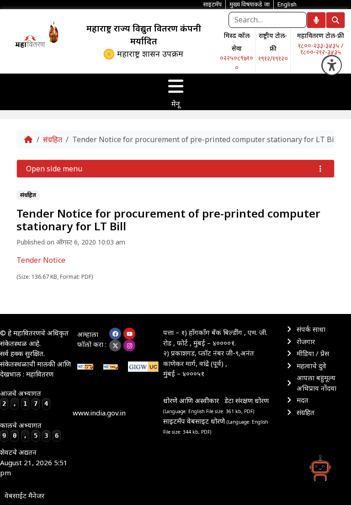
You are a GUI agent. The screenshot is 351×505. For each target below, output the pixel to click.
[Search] (335, 20)
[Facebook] (115, 334)
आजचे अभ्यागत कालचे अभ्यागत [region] (29, 414)
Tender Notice (40, 260)
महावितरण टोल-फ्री (320, 35)
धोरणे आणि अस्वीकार (191, 400)
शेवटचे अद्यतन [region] (34, 462)
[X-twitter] (115, 345)
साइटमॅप (174, 420)
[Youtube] (129, 334)
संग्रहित (52, 139)
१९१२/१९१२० (273, 58)
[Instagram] (129, 345)
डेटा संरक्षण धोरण (246, 400)
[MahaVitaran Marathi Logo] (30, 41)
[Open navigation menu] (175, 86)
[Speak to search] (316, 20)
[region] (30, 41)
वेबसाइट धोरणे (207, 420)
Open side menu (54, 169)
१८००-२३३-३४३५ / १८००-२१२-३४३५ (320, 48)
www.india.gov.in (99, 412)
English (287, 4)
